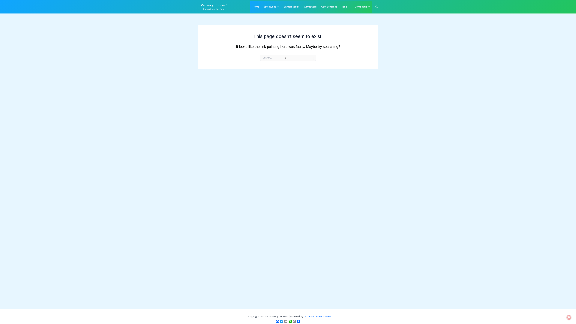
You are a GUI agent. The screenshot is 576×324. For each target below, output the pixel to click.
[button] (271, 7)
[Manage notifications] (569, 317)
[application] (277, 7)
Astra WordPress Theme (317, 316)
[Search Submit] (286, 58)
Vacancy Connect (214, 5)
